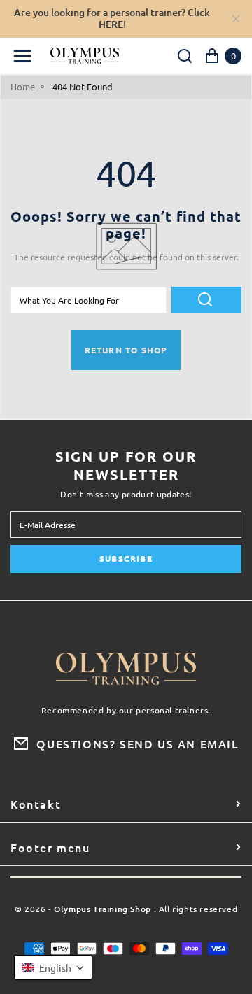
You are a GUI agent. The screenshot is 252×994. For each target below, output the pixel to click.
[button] (53, 967)
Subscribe (126, 558)
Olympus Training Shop (102, 909)
